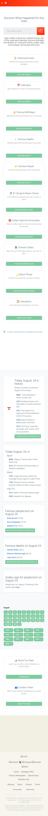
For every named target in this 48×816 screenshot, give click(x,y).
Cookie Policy (30, 789)
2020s (7, 643)
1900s (7, 630)
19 (6, 620)
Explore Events (24, 74)
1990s (17, 639)
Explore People (24, 183)
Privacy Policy (17, 789)
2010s (38, 639)
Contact (28, 784)
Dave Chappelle (13, 522)
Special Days (33, 775)
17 (37, 616)
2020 (18, 420)
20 (10, 620)
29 (10, 624)
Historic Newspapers (17, 775)
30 (15, 624)
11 (10, 616)
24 (28, 620)
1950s (17, 634)
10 (6, 616)
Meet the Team (24, 704)
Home (16, 772)
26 (37, 620)
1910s (17, 630)
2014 (11, 493)
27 (42, 620)
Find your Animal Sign (24, 264)
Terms (37, 784)
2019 (18, 426)
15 (28, 616)
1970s (38, 634)
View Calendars (24, 102)
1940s (7, 634)
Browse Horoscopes (24, 237)
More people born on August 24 (20, 530)
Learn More (24, 677)
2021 (18, 410)
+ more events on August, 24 (28, 436)
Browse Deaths (24, 156)
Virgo (17, 587)
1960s (28, 634)
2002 (11, 496)
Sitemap (10, 784)
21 (15, 620)
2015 (11, 466)
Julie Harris (12, 557)
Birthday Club (23, 779)
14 (24, 616)
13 (19, 616)
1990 (11, 476)
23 (24, 620)
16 (33, 616)
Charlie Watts (12, 550)
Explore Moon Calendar (24, 291)
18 (42, 616)
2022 (18, 401)
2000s (28, 639)
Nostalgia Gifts (27, 772)
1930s (38, 630)
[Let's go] (41, 31)
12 (15, 616)
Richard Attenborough (16, 553)
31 (19, 624)
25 (33, 620)
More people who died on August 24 (22, 562)
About (19, 784)
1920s (28, 630)
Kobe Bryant (12, 518)
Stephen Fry (12, 526)
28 (6, 624)
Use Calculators (24, 318)
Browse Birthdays (24, 129)
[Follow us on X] (20, 762)
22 (19, 620)
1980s (7, 639)
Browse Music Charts (24, 210)
